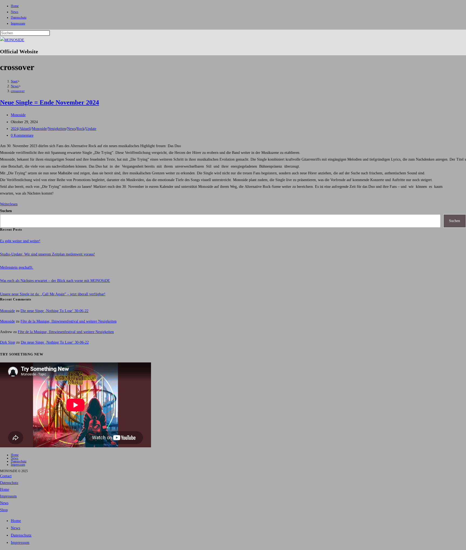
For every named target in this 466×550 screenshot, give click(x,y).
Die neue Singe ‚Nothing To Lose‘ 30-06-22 (54, 311)
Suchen (6, 211)
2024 (14, 129)
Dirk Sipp (7, 342)
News (14, 12)
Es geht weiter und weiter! (20, 241)
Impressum (18, 23)
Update (90, 129)
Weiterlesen (9, 204)
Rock (80, 129)
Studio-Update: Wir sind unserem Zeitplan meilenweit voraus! (47, 254)
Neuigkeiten (57, 129)
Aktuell (25, 129)
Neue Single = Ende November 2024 (49, 102)
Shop (4, 510)
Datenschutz (18, 17)
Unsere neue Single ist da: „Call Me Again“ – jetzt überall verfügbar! (52, 294)
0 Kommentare (22, 135)
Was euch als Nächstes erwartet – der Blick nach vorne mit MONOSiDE (55, 281)
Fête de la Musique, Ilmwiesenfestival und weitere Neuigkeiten (68, 321)
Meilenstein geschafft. (16, 267)
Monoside (18, 115)
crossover (18, 91)
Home (15, 6)
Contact (6, 476)
